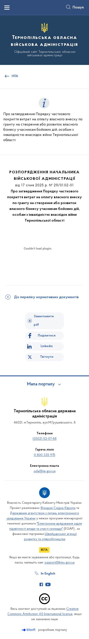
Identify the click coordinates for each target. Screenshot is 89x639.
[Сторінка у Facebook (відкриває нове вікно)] (41, 584)
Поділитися (47, 335)
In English (48, 573)
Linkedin (47, 346)
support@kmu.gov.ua (59, 562)
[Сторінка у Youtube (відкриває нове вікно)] (48, 584)
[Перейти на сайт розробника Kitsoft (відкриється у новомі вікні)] (29, 629)
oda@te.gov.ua (45, 471)
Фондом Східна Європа (57, 508)
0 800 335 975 (44, 455)
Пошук (78, 8)
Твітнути (46, 357)
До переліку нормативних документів (46, 297)
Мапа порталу (41, 384)
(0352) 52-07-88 (45, 439)
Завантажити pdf (44, 321)
